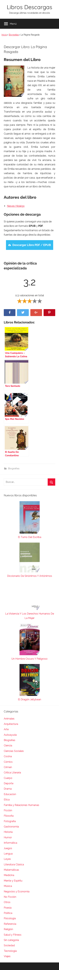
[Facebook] (9, 312)
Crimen (8, 767)
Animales (9, 718)
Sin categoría (11, 940)
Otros (7, 902)
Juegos (8, 848)
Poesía (7, 907)
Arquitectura (11, 723)
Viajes (7, 956)
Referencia (10, 923)
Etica (7, 799)
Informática (10, 842)
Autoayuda (10, 734)
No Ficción (10, 896)
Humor (8, 837)
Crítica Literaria (12, 772)
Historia (8, 831)
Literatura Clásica (14, 864)
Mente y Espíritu (13, 880)
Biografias (14, 34)
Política (8, 913)
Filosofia (9, 815)
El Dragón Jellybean (29, 699)
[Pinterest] (49, 312)
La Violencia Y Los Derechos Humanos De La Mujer (29, 616)
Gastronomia (11, 826)
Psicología (10, 918)
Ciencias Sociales (14, 751)
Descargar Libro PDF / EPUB (31, 245)
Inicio (4, 34)
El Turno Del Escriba (29, 537)
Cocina (8, 756)
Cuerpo (8, 778)
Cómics (8, 761)
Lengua (8, 853)
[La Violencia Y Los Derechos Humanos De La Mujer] (29, 596)
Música (8, 886)
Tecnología (10, 950)
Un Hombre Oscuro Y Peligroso (29, 658)
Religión (8, 929)
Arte (6, 729)
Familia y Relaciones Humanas (21, 805)
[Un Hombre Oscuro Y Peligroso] (29, 640)
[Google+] (36, 312)
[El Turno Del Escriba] (29, 518)
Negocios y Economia (16, 891)
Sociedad (9, 945)
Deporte (8, 783)
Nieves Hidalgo (16, 205)
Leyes (7, 858)
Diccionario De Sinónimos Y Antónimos (29, 575)
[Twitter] (23, 312)
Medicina (9, 875)
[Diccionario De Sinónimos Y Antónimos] (29, 558)
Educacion (10, 794)
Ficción (8, 810)
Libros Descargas (29, 7)
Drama (8, 788)
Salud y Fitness (12, 934)
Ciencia (8, 745)
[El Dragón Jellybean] (29, 680)
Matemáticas (11, 869)
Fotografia (10, 821)
